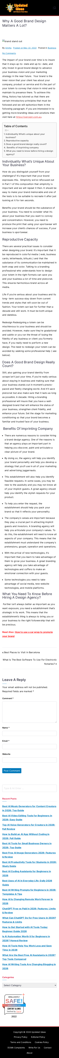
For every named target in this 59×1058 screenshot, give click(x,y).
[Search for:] (29, 788)
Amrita (8, 48)
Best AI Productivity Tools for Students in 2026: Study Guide (29, 864)
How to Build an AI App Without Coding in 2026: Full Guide (25, 836)
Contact (47, 1047)
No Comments (9, 53)
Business (52, 48)
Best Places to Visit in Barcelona (22, 652)
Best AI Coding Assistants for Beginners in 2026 (26, 873)
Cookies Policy (42, 1042)
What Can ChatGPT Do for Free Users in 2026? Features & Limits (29, 919)
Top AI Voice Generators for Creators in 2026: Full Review (28, 826)
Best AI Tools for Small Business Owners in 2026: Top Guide (27, 845)
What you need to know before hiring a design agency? (29, 152)
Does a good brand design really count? (26, 144)
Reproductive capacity (17, 140)
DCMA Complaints (16, 1047)
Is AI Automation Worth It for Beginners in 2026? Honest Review (26, 938)
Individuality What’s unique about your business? (25, 135)
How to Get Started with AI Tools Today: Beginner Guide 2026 (25, 929)
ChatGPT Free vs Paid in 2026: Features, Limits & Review (29, 910)
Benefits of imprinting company (22, 147)
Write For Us (34, 1047)
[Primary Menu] (54, 8)
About (29, 1053)
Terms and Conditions (20, 1042)
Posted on (25, 48)
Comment (8, 698)
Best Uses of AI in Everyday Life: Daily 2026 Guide (27, 882)
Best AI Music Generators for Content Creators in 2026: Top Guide (29, 808)
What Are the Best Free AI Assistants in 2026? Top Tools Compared (29, 957)
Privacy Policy (20, 1037)
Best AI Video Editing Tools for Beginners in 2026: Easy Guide (27, 817)
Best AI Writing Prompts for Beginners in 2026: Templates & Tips (29, 891)
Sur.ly (18, 1011)
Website (6, 754)
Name (6, 727)
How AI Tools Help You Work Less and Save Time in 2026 (27, 947)
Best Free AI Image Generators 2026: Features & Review (29, 854)
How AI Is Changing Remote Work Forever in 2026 (27, 901)
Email (5, 741)
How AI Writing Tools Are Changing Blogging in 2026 (29, 966)
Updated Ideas (38, 1032)
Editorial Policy (38, 1037)
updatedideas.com (14, 1005)
